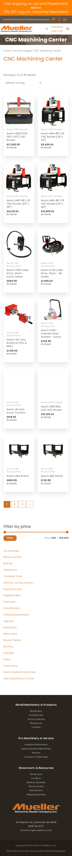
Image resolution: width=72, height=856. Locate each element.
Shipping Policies (36, 794)
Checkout (57, 27)
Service (36, 752)
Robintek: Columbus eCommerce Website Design (43, 851)
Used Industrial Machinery (19, 672)
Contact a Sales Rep (36, 756)
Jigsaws (8, 621)
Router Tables (12, 640)
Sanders (8, 653)
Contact (36, 727)
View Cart (57, 31)
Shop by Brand (36, 719)
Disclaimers (36, 790)
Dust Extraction (13, 589)
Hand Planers (11, 608)
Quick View (19, 123)
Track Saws (10, 666)
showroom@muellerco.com (36, 830)
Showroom (36, 723)
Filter (10, 538)
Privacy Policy (36, 786)
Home (6, 50)
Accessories (11, 551)
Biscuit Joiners (12, 557)
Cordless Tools (12, 576)
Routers (8, 646)
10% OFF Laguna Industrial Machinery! (36, 11)
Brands (7, 563)
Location (36, 778)
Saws (6, 659)
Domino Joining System (18, 582)
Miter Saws (10, 633)
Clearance (10, 570)
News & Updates (36, 782)
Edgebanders (12, 595)
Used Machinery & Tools (18, 678)
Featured (9, 602)
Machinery (10, 627)
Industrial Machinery (16, 614)
